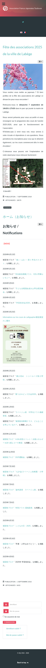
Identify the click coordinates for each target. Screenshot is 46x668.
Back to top (21, 663)
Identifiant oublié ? (13, 629)
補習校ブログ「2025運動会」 (14, 457)
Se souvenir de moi (12, 617)
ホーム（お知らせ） (18, 217)
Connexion (9, 622)
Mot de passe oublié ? (15, 635)
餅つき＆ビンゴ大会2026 (26, 394)
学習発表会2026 (23, 303)
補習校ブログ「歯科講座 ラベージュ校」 (20, 490)
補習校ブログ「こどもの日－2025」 (17, 526)
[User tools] (40, 61)
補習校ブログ (8, 544)
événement (7, 207)
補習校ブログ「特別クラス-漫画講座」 (18, 508)
